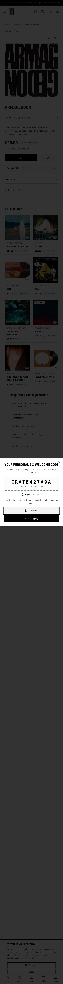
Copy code (34, 510)
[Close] (59, 462)
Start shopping (31, 518)
